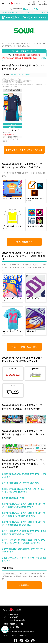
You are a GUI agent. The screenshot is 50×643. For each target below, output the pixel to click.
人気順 (6, 74)
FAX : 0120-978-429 (10, 617)
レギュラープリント (36, 288)
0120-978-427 (30, 8)
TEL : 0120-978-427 (10, 614)
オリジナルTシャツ (24, 12)
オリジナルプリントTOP (9, 12)
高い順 (20, 74)
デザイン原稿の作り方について (36, 191)
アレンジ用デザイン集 (36, 219)
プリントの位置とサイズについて (12, 219)
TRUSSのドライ (13, 390)
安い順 (13, 74)
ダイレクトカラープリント (12, 288)
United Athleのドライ (13, 373)
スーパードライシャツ (12, 115)
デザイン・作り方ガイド (12, 191)
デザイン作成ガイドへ (24, 241)
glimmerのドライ (35, 373)
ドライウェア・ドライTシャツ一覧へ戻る (24, 149)
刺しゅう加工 (36, 321)
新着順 (27, 74)
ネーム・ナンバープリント (12, 321)
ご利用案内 (24, 585)
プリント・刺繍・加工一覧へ (24, 346)
